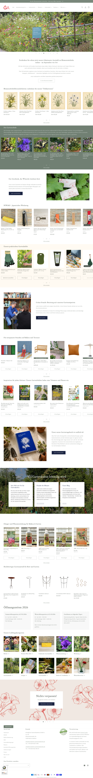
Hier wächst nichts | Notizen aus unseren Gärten (56, 404)
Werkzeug (77, 654)
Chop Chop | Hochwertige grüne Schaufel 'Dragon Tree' (73, 270)
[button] (21, 7)
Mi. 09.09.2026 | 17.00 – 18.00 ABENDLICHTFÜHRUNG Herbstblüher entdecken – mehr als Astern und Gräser (24, 155)
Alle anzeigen (46, 122)
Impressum (6, 732)
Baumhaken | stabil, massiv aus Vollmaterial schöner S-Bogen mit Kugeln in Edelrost (81, 595)
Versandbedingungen (9, 742)
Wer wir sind (6, 754)
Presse (5, 752)
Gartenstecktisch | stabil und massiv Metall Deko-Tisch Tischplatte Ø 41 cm (11, 595)
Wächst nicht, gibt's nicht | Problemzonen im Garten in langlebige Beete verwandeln (23, 405)
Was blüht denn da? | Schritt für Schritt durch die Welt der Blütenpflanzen (7, 405)
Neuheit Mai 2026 (26, 654)
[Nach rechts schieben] (49, 120)
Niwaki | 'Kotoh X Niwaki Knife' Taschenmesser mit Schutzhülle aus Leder (57, 230)
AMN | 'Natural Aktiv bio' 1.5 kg (80, 548)
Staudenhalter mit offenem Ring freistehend (27, 594)
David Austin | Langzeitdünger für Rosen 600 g (11, 549)
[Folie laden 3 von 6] (44, 53)
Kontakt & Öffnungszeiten (10, 747)
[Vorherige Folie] (36, 53)
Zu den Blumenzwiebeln (46, 80)
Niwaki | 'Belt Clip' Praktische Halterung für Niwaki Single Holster (40, 230)
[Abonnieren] (28, 765)
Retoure (5, 744)
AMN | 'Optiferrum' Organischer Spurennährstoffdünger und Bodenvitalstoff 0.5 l (63, 550)
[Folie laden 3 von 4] (47, 722)
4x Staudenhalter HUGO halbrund (63, 593)
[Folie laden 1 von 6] (39, 53)
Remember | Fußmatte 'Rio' (6, 360)
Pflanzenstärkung (61, 654)
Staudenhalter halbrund (43, 593)
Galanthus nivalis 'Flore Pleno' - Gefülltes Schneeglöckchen (57, 112)
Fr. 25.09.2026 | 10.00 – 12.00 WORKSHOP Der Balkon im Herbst (72, 155)
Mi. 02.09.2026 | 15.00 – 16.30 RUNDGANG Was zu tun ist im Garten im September (7, 155)
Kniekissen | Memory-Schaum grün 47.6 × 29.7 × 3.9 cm (40, 270)
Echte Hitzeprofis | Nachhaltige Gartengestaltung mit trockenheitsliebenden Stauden (72, 405)
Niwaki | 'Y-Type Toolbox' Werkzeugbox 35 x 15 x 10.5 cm (7, 229)
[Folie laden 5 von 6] (48, 53)
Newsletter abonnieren (46, 704)
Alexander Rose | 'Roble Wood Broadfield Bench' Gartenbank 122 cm (41, 362)
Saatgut (23, 675)
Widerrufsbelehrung (8, 737)
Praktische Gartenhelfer (45, 654)
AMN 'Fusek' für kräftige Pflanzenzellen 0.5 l (44, 549)
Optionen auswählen (8, 277)
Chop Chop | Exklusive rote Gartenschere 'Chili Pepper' (23, 361)
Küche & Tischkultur (62, 675)
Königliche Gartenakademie (44, 777)
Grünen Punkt (84, 732)
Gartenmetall (7, 675)
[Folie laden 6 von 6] (50, 53)
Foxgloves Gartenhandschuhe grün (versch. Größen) (8, 270)
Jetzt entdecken (40, 503)
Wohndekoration (78, 675)
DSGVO (5, 735)
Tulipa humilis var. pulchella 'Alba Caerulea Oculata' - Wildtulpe (73, 112)
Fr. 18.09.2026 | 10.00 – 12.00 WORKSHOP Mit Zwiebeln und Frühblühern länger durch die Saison (56, 155)
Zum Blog (64, 503)
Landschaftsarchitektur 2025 (40, 403)
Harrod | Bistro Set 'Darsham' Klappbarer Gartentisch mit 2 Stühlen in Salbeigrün (56, 362)
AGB (5, 740)
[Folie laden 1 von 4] (43, 722)
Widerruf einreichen (8, 726)
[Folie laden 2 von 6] (42, 53)
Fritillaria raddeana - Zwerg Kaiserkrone (9, 112)
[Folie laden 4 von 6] (46, 53)
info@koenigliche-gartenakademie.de (35, 741)
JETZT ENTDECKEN (58, 452)
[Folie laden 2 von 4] (45, 722)
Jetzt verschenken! (16, 193)
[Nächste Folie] (53, 53)
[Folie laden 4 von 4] (50, 722)
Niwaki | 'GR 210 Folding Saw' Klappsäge (23, 229)
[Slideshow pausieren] (57, 53)
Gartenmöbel (42, 675)
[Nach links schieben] (43, 120)
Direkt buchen (41, 317)
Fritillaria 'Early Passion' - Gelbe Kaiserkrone (42, 112)
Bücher (6, 654)
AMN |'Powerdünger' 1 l (26, 548)
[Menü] (6, 766)
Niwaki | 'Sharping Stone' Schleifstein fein (71, 229)
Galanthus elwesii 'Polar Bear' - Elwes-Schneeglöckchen (25, 112)
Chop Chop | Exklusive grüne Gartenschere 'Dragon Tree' (23, 270)
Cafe (5, 757)
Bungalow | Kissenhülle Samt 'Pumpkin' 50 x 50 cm (72, 361)
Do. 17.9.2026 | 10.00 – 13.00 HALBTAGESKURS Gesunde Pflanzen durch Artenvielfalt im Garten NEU (40, 155)
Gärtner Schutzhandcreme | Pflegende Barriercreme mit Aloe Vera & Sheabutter (57, 271)
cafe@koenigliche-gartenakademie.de (35, 746)
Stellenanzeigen (7, 749)
